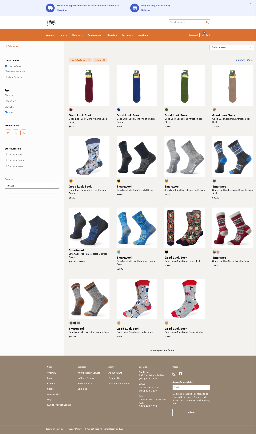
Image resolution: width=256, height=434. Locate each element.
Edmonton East (15, 154)
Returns (145, 10)
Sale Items (13, 46)
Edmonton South (16, 160)
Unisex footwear (14, 77)
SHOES (10, 107)
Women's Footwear (16, 72)
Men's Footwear (14, 66)
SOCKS (10, 113)
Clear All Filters (244, 60)
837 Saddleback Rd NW (152, 375)
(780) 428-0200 (148, 379)
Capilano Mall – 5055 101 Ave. (152, 401)
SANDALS (11, 101)
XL (24, 133)
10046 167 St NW (149, 387)
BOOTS (10, 96)
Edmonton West (15, 166)
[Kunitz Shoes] (51, 22)
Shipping (62, 10)
